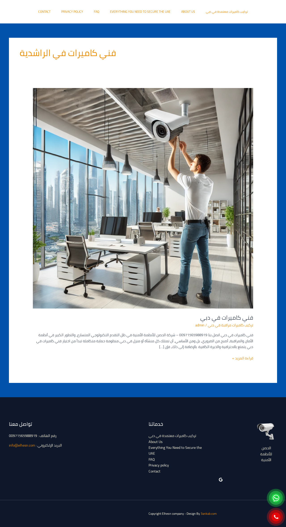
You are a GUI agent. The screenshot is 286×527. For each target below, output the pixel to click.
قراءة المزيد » (242, 358)
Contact (44, 12)
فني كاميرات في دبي (226, 317)
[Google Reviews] (221, 479)
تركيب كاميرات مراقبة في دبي (230, 325)
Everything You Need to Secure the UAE (140, 12)
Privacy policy (72, 12)
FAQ (96, 12)
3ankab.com (209, 514)
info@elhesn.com (22, 445)
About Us (188, 12)
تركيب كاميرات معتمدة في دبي (227, 12)
